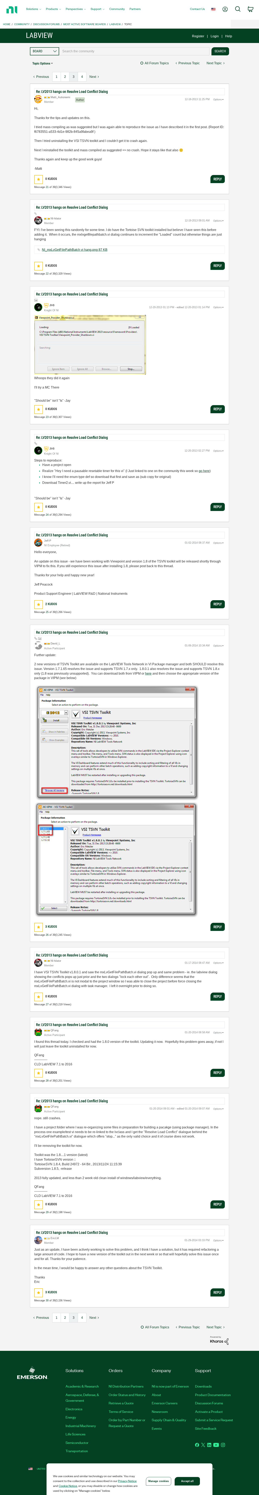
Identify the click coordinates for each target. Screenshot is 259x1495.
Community (22, 24)
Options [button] (217, 99)
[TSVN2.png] (116, 859)
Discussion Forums (46, 24)
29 (47, 1212)
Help (228, 36)
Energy (71, 1417)
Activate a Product (209, 1411)
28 (47, 1080)
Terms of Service (121, 1411)
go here (204, 471)
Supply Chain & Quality (169, 1420)
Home (7, 24)
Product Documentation (213, 1394)
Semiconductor (77, 1442)
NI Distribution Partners (126, 1386)
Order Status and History (127, 1394)
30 (47, 1300)
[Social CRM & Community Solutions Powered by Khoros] (219, 1340)
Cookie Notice (68, 1486)
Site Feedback (206, 1428)
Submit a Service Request (214, 1420)
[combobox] (134, 51)
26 (47, 934)
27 (47, 1004)
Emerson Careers (164, 1403)
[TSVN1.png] (116, 743)
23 (47, 417)
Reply (217, 179)
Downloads (203, 1386)
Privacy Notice (127, 1481)
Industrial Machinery (81, 1425)
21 (47, 187)
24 (47, 514)
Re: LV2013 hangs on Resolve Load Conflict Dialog (72, 91)
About (156, 1394)
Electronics (74, 1409)
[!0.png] (90, 345)
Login (215, 36)
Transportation (77, 1451)
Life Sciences (75, 1434)
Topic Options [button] (41, 63)
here (148, 673)
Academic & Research (82, 1386)
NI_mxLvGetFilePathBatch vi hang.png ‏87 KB (74, 249)
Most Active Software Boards (84, 24)
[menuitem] (34, 10)
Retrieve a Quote (121, 1403)
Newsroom (160, 1411)
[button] (38, 179)
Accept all (187, 1481)
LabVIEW (115, 24)
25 (47, 612)
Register (198, 36)
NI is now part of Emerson (170, 1386)
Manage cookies (158, 1481)
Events (157, 1428)
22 (47, 273)
